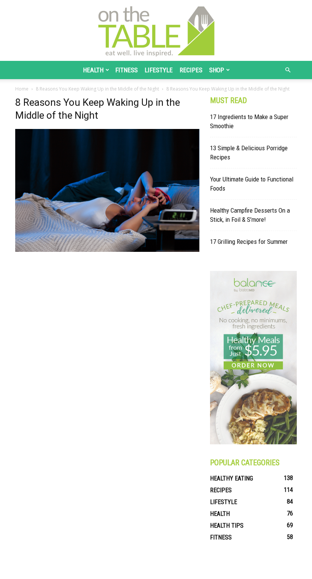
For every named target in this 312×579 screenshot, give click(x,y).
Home (22, 89)
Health (93, 70)
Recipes (191, 70)
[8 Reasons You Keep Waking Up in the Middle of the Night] (107, 250)
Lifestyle (159, 70)
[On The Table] (156, 30)
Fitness (126, 70)
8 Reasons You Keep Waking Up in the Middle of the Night (97, 89)
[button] (288, 70)
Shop (216, 70)
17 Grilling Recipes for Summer (249, 241)
